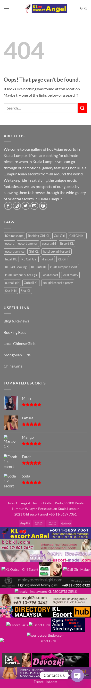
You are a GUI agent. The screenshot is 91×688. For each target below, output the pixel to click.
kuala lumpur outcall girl (21, 275)
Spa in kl (11, 291)
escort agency (28, 243)
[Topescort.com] (45, 645)
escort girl (49, 243)
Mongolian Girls (17, 354)
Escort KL (67, 243)
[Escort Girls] (17, 624)
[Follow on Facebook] (8, 206)
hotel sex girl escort (56, 251)
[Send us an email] (34, 206)
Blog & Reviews (16, 321)
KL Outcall (38, 267)
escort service (15, 251)
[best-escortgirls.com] (50, 569)
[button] (6, 8)
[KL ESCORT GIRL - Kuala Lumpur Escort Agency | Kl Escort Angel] (45, 8)
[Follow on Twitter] (26, 206)
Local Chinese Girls (19, 343)
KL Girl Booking (16, 267)
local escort (50, 275)
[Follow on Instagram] (17, 206)
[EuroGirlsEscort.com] (16, 659)
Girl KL (34, 251)
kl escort (47, 259)
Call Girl (59, 236)
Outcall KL (31, 283)
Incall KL (11, 259)
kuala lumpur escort (63, 267)
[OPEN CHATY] (77, 675)
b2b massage (14, 236)
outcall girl (12, 283)
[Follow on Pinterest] (43, 206)
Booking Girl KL (39, 236)
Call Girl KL (77, 236)
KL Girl (62, 259)
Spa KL (26, 291)
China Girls (13, 366)
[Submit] (82, 108)
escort (9, 243)
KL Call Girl (29, 259)
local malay (70, 275)
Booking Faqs (15, 332)
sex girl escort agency (58, 283)
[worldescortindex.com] (46, 635)
